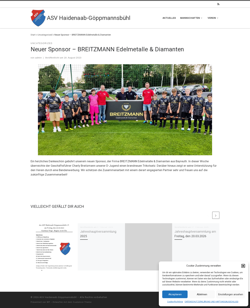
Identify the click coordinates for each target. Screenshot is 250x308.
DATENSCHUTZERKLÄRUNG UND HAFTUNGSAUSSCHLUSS (211, 302)
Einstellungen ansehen (230, 294)
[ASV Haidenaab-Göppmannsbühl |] (38, 17)
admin (38, 58)
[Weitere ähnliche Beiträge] (215, 215)
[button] (243, 266)
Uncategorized (45, 34)
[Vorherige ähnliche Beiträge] (208, 215)
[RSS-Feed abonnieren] (218, 4)
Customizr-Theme (82, 302)
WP (48, 302)
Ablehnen (202, 294)
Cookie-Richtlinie (175, 302)
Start (33, 34)
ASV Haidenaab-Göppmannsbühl (58, 297)
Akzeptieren (175, 294)
